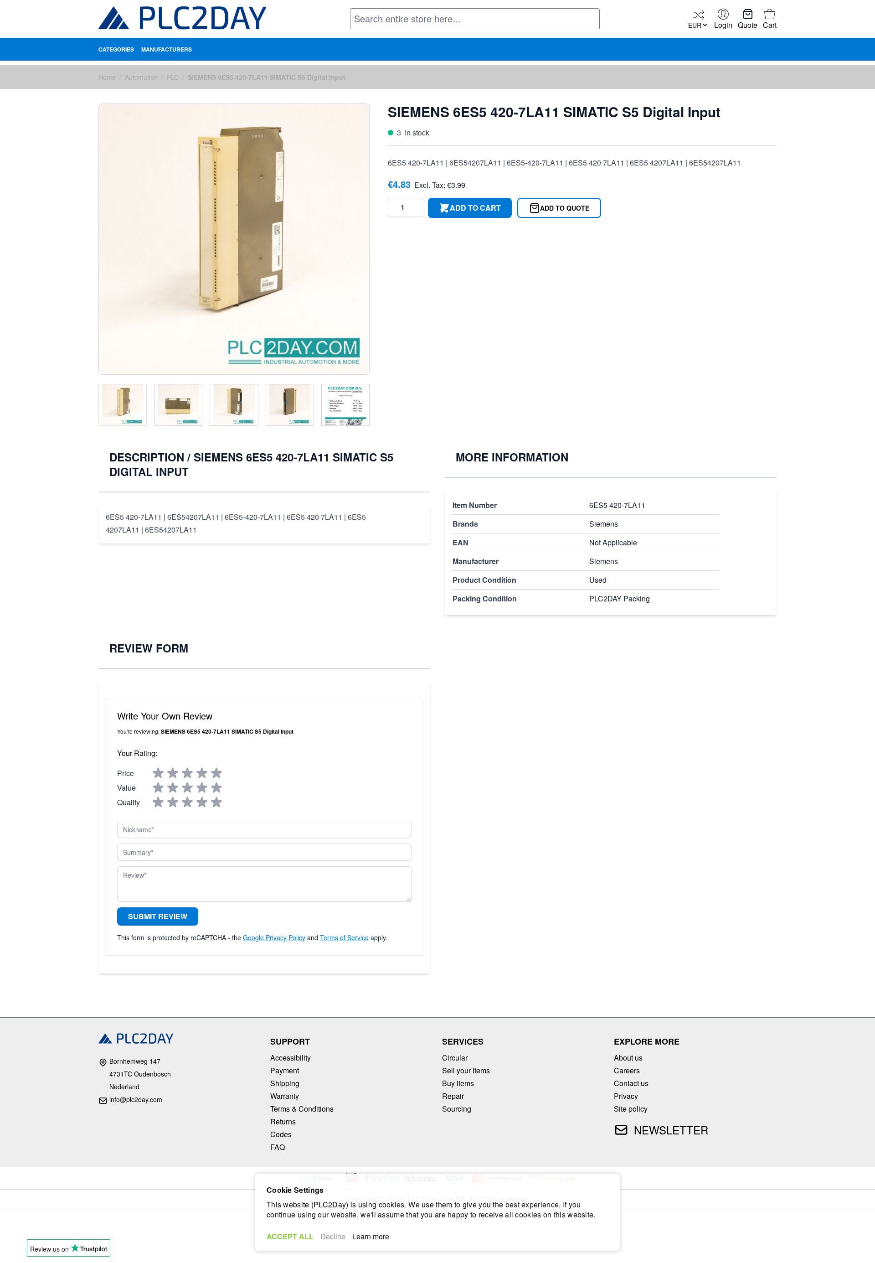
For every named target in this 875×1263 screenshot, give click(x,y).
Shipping (284, 1083)
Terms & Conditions (302, 1108)
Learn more (370, 1236)
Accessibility (290, 1057)
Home (107, 77)
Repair (453, 1096)
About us (628, 1057)
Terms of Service (344, 937)
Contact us (631, 1083)
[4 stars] (202, 773)
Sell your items (466, 1070)
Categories (116, 49)
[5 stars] (216, 773)
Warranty (284, 1096)
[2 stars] (172, 773)
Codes (281, 1134)
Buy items (458, 1083)
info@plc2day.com (135, 1099)
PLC (173, 77)
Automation (141, 77)
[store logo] (182, 20)
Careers (627, 1070)
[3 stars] (187, 773)
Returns (283, 1121)
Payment (284, 1070)
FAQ (277, 1147)
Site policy (631, 1108)
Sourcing (456, 1108)
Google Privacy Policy (274, 937)
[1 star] (158, 773)
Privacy (626, 1096)
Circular (455, 1057)
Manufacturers (166, 49)
